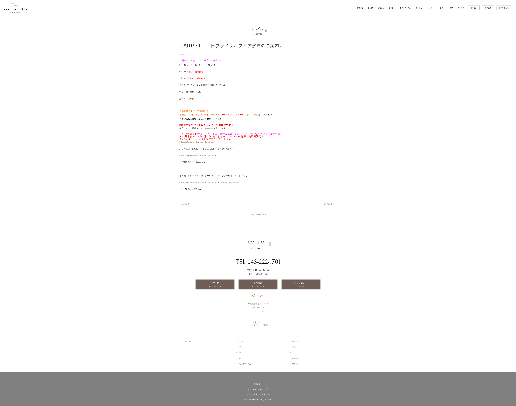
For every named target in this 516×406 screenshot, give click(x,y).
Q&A (451, 8)
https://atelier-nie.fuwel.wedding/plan (197, 141)
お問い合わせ (504, 8)
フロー (442, 8)
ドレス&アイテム (405, 8)
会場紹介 (360, 8)
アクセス (461, 8)
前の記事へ (186, 203)
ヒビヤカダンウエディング (257, 394)
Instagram (260, 295)
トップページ (189, 341)
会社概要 (257, 384)
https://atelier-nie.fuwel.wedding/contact (198, 155)
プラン (391, 8)
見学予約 (474, 8)
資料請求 (488, 8)
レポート (432, 8)
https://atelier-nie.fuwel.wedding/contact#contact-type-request (209, 182)
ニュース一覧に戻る (257, 214)
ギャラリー (420, 8)
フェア (370, 8)
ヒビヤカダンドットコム (257, 389)
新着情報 (381, 8)
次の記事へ (329, 203)
